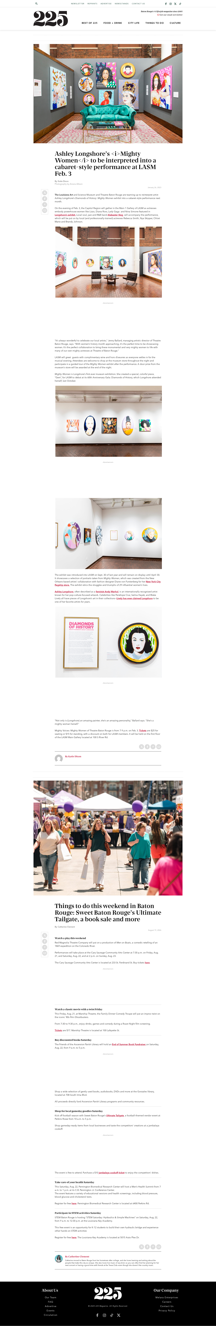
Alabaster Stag (116, 214)
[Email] (44, 210)
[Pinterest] (44, 204)
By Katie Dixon (73, 756)
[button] (48, 4)
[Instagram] (170, 4)
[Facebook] (166, 4)
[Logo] (52, 18)
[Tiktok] (180, 4)
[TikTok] (111, 1315)
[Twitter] (175, 4)
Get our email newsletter (170, 15)
